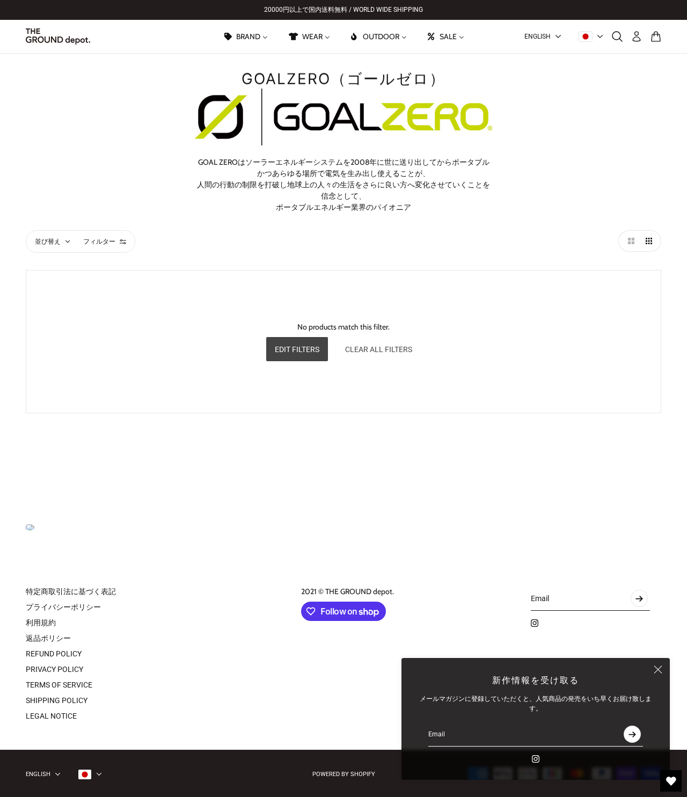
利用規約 (41, 622)
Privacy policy (54, 669)
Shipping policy (56, 700)
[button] (629, 241)
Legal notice (51, 716)
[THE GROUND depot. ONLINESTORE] (58, 36)
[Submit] (632, 734)
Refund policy (54, 653)
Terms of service (59, 685)
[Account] (636, 36)
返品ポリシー (48, 638)
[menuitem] (245, 36)
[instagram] (536, 759)
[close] (658, 669)
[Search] (617, 36)
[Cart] (656, 36)
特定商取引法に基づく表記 (71, 591)
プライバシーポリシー (63, 607)
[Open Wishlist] (671, 781)
